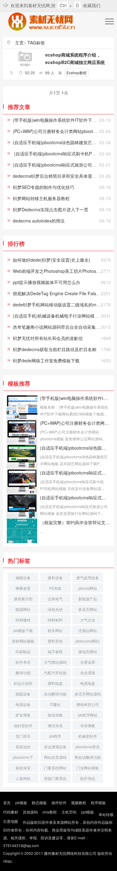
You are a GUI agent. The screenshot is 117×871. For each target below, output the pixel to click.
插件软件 (58, 802)
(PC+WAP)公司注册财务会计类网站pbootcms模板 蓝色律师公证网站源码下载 (75, 423)
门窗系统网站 (55, 767)
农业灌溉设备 (55, 746)
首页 (7, 802)
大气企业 (87, 619)
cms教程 (49, 811)
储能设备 (23, 577)
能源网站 (23, 609)
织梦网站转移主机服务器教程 (41, 198)
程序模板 (98, 802)
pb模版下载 (23, 630)
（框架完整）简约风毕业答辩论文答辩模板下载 (75, 522)
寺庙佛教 (87, 725)
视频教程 (78, 802)
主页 (19, 42)
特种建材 (23, 619)
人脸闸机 (23, 778)
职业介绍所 (23, 683)
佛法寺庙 (55, 725)
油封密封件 (23, 725)
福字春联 (55, 651)
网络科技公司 (87, 704)
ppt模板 (87, 811)
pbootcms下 (23, 757)
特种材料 (55, 619)
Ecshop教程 (76, 72)
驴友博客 (23, 714)
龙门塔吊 (23, 736)
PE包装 (55, 588)
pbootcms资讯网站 (88, 747)
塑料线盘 (55, 683)
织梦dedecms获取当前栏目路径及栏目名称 (54, 349)
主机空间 (68, 811)
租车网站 (55, 630)
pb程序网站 (87, 714)
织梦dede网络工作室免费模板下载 (46, 360)
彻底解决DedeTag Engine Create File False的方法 (62, 293)
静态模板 (39, 802)
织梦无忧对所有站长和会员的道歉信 (48, 338)
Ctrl (63, 5)
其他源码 (30, 811)
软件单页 (23, 662)
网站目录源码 (55, 757)
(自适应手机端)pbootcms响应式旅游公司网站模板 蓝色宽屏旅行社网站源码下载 (75, 497)
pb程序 (55, 736)
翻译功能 (23, 672)
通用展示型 (23, 598)
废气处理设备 (87, 577)
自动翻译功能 (55, 693)
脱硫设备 (23, 693)
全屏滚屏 (87, 662)
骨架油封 (23, 746)
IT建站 (55, 704)
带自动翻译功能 (88, 757)
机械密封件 (87, 736)
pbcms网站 (87, 588)
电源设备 (23, 704)
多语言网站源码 (88, 693)
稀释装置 (23, 588)
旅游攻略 (55, 714)
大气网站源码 (55, 662)
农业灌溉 (87, 672)
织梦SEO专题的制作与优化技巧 (43, 187)
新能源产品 (87, 598)
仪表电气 (55, 598)
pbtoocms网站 (88, 641)
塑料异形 (55, 641)
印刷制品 (23, 651)
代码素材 (10, 811)
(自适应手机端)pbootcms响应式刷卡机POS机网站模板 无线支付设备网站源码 (75, 473)
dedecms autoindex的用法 (39, 221)
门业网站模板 (87, 767)
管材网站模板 (23, 641)
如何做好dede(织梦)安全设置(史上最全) (51, 260)
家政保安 (23, 767)
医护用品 (87, 778)
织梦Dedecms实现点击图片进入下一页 (50, 209)
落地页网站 (87, 651)
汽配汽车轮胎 (55, 672)
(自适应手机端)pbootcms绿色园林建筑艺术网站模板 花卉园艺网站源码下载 (75, 448)
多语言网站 (87, 609)
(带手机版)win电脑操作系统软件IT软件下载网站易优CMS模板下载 (75, 398)
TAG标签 (36, 42)
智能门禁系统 (55, 778)
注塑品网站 (87, 630)
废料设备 (55, 577)
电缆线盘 (87, 683)
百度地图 (10, 821)
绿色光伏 (55, 609)
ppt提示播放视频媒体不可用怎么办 (46, 282)
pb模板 (21, 802)
